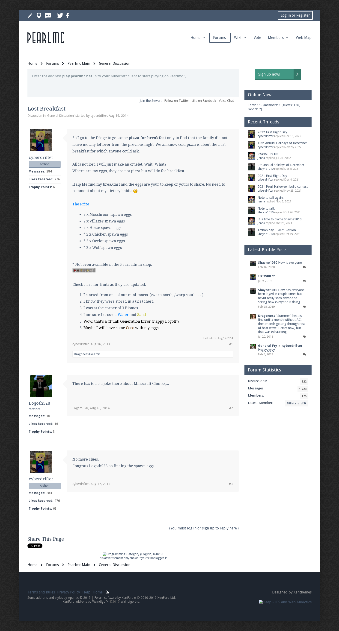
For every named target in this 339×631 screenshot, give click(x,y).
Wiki (238, 37)
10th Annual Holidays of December (282, 143)
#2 (231, 408)
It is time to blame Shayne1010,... (281, 219)
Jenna (261, 158)
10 (48, 416)
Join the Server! (150, 100)
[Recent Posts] (48, 15)
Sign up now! (269, 74)
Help (86, 592)
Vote (257, 37)
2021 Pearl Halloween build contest (283, 186)
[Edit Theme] (30, 15)
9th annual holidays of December (281, 165)
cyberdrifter (99, 115)
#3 (231, 484)
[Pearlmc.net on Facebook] (67, 15)
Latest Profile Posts (267, 249)
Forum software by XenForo (135, 597)
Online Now (259, 94)
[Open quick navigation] (39, 15)
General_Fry (267, 346)
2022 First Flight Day (272, 132)
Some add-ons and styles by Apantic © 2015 (59, 597)
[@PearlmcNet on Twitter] (60, 15)
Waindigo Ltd (130, 601)
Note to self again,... (272, 197)
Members (276, 37)
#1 (231, 344)
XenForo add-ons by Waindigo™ (86, 601)
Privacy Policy (68, 592)
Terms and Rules (41, 592)
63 (55, 187)
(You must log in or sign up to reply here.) (204, 528)
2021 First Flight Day (272, 176)
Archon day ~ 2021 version (277, 230)
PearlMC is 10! (268, 154)
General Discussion (60, 115)
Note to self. (266, 208)
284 (49, 171)
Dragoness (81, 354)
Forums (220, 37)
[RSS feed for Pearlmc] (107, 591)
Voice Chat (226, 100)
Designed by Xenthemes (292, 592)
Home (195, 37)
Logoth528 (39, 403)
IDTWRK (264, 276)
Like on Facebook (204, 100)
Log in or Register (295, 15)
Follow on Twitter (176, 100)
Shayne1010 (266, 168)
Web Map (304, 37)
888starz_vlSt (296, 403)
